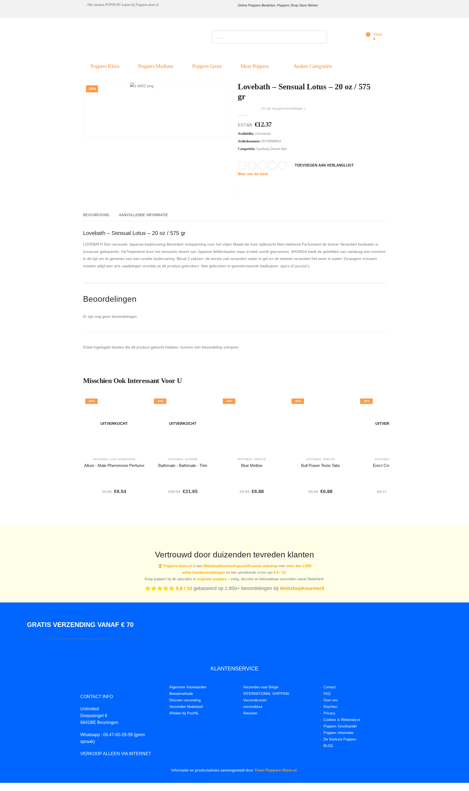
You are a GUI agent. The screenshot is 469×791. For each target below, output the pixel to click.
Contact (330, 687)
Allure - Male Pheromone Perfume (114, 465)
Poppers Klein (104, 66)
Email (282, 165)
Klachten (330, 707)
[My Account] (341, 37)
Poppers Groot (206, 66)
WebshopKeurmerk (302, 588)
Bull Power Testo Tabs (320, 465)
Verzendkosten (255, 700)
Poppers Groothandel (340, 726)
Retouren (250, 713)
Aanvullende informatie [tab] (143, 215)
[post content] (114, 423)
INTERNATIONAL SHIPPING (266, 694)
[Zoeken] (320, 37)
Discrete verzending (185, 700)
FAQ (327, 694)
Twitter (252, 165)
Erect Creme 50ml (389, 465)
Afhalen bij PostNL (184, 713)
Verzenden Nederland (186, 707)
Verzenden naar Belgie (260, 687)
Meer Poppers (254, 66)
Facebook (242, 165)
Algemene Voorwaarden (187, 687)
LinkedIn (262, 165)
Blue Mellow (251, 465)
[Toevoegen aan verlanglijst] (137, 404)
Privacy (329, 713)
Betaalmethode (181, 694)
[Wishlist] (353, 37)
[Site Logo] (144, 38)
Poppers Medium (155, 66)
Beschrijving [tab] (96, 215)
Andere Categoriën (312, 66)
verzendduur (252, 707)
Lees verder (118, 445)
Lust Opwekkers (122, 459)
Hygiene (191, 459)
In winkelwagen (266, 445)
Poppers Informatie (338, 733)
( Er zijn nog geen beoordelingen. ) (283, 108)
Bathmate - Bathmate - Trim (182, 465)
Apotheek (262, 149)
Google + (272, 165)
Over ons (331, 700)
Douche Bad (278, 149)
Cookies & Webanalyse (342, 720)
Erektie (260, 459)
